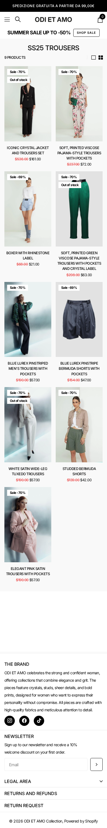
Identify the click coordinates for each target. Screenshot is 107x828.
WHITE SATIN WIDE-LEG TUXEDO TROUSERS (28, 471)
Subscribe (96, 764)
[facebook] (24, 721)
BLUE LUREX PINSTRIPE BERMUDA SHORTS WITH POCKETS (79, 368)
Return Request (23, 805)
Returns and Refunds (30, 793)
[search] (18, 19)
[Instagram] (9, 721)
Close (53, 781)
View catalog (7, 19)
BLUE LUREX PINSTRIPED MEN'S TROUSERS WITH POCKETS (28, 368)
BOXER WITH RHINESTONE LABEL (27, 255)
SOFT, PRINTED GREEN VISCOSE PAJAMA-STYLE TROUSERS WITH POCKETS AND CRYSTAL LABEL (79, 261)
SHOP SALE (86, 33)
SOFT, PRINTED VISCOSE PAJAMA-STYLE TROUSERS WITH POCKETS (79, 153)
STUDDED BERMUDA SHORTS (79, 471)
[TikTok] (39, 721)
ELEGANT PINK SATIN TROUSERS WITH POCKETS (28, 571)
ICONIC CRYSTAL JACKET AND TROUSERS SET (28, 150)
